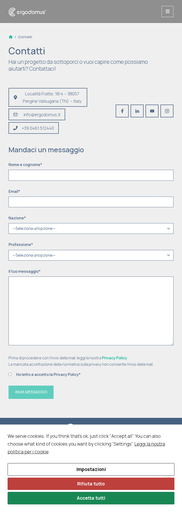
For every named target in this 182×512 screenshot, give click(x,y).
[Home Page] (11, 37)
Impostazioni (91, 469)
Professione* (21, 244)
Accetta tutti (91, 498)
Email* (14, 191)
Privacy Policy (114, 357)
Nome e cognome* (25, 164)
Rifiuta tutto (91, 484)
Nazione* (17, 218)
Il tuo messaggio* (25, 271)
